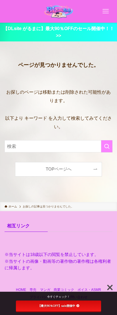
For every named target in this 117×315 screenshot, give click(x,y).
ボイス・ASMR (89, 290)
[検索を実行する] (106, 146)
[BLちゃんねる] (58, 11)
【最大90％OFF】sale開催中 (56, 306)
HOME (21, 290)
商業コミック (64, 290)
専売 (33, 290)
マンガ (45, 290)
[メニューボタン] (105, 11)
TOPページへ (59, 169)
